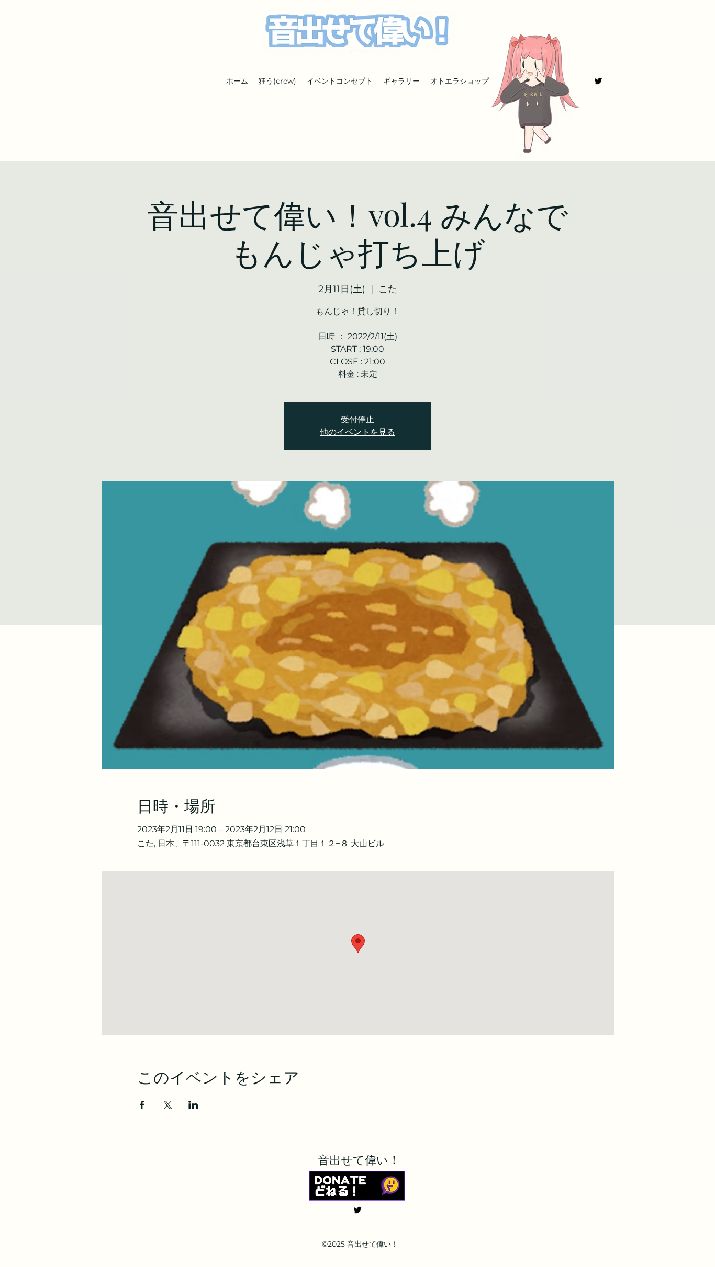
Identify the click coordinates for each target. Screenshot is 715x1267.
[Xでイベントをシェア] (168, 1105)
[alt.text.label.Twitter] (598, 81)
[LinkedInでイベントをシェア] (193, 1105)
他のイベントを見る (357, 432)
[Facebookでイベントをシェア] (142, 1105)
